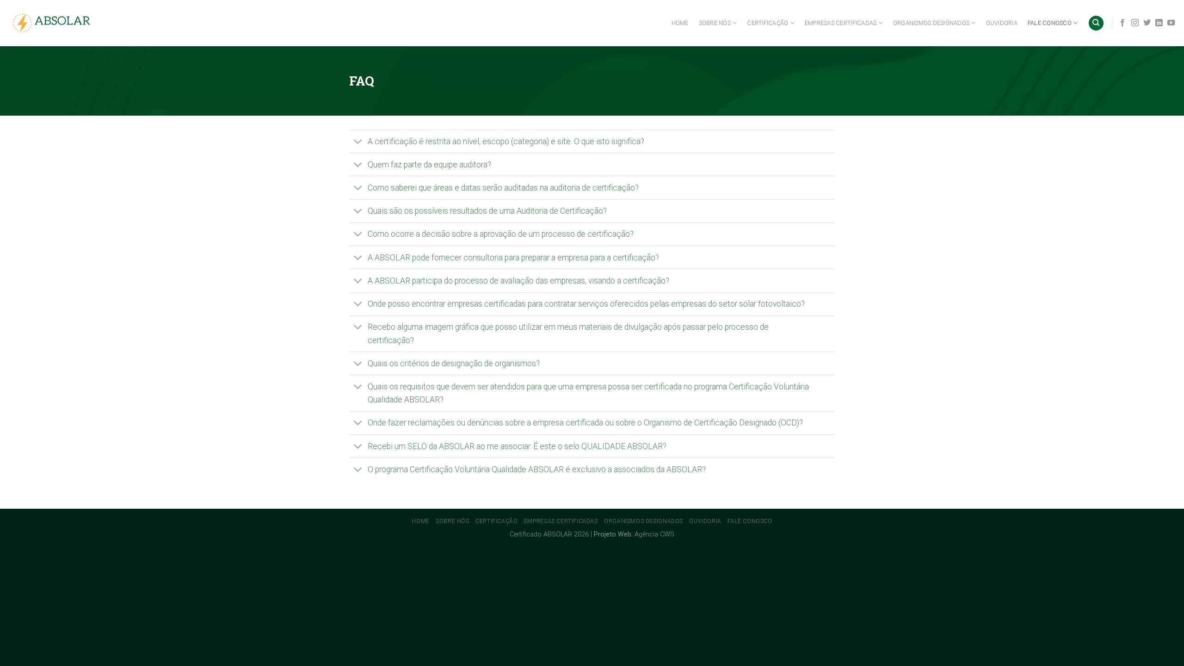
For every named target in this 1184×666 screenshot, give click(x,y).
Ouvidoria (1002, 22)
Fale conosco (1050, 22)
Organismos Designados (931, 22)
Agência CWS (654, 534)
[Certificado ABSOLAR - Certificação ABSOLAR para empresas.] (53, 23)
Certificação (767, 22)
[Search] (1096, 23)
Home (680, 22)
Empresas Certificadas (840, 22)
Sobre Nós (715, 22)
